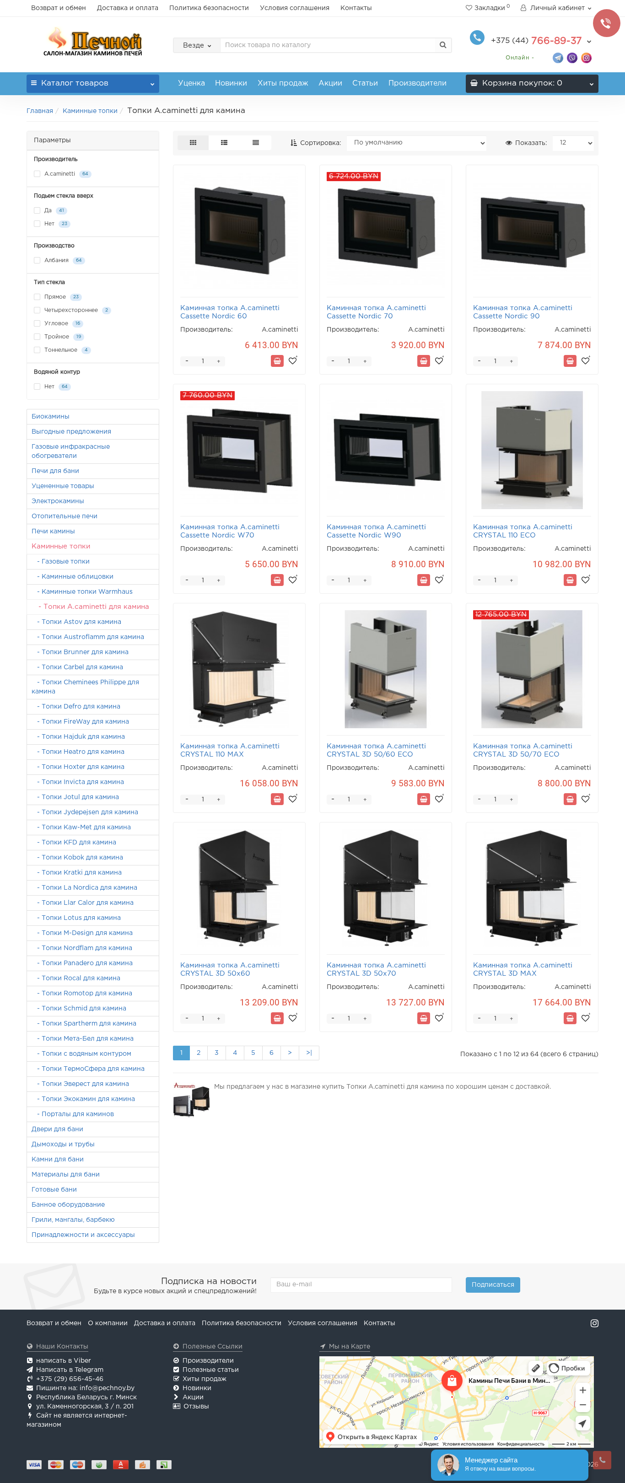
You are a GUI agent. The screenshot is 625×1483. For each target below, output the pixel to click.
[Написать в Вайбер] (572, 57)
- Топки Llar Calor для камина (83, 903)
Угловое (61, 323)
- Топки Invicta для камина (78, 782)
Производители (417, 83)
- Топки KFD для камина (74, 842)
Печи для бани (55, 471)
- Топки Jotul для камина (75, 797)
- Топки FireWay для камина (80, 722)
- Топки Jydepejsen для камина (85, 812)
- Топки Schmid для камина (79, 1008)
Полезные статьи (211, 1370)
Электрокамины (58, 501)
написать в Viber (63, 1361)
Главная (40, 111)
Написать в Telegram (69, 1370)
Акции (330, 83)
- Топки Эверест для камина (80, 1084)
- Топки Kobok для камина (77, 857)
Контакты (356, 8)
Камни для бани (58, 1159)
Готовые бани (54, 1190)
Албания (62, 260)
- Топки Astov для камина (76, 622)
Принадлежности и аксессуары (83, 1235)
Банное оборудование (68, 1205)
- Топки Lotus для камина (76, 918)
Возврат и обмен (58, 8)
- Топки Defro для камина (76, 706)
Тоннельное (65, 350)
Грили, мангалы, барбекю (73, 1220)
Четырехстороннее (75, 310)
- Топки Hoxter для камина (78, 767)
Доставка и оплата (127, 8)
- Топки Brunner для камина (80, 652)
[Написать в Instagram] (586, 57)
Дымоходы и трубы (63, 1144)
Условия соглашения (294, 8)
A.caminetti (65, 174)
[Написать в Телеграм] (558, 57)
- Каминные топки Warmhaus (82, 592)
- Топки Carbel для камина (77, 667)
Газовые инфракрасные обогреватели (71, 451)
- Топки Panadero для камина (82, 963)
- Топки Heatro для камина (78, 752)
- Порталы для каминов (73, 1114)
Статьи (365, 83)
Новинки (231, 83)
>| (309, 1053)
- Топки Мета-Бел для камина (83, 1039)
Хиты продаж (283, 83)
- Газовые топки (61, 561)
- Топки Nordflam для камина (82, 948)
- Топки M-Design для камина (82, 933)
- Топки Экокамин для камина (83, 1099)
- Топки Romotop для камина (82, 993)
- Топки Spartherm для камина (84, 1023)
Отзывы (196, 1406)
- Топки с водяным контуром (81, 1054)
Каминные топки (90, 111)
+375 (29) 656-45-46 (69, 1379)
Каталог (74, 83)
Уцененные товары (63, 486)
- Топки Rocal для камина (76, 978)
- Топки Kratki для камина (77, 873)
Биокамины (51, 416)
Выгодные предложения (71, 432)
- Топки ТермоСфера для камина (88, 1069)
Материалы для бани (66, 1174)
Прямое (61, 297)
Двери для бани (57, 1129)
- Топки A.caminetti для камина (90, 607)
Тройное (62, 336)
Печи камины (53, 531)
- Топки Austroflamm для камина (88, 637)
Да (53, 210)
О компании (108, 1323)
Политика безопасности (209, 8)
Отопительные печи (64, 516)
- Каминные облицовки (72, 577)
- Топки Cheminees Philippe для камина (85, 687)
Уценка (191, 83)
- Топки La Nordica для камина (84, 888)
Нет (55, 223)
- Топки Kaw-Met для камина (81, 827)
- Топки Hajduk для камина (78, 737)
